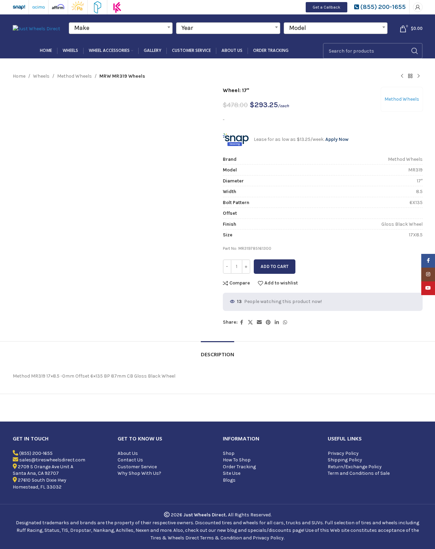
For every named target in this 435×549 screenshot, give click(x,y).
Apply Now (336, 139)
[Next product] (418, 76)
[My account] (418, 7)
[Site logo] (36, 28)
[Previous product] (402, 76)
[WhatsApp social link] (285, 322)
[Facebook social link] (242, 322)
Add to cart (275, 266)
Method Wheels (74, 76)
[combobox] (121, 28)
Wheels (41, 76)
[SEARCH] (415, 51)
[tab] (217, 351)
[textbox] (121, 28)
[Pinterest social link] (268, 322)
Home (19, 76)
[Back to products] (410, 76)
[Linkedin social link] (277, 322)
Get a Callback (326, 7)
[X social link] (250, 322)
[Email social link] (259, 322)
